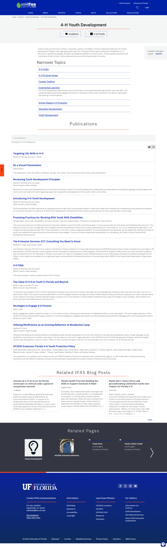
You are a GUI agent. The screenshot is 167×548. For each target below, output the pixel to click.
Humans (21, 17)
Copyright (71, 515)
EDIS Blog (71, 505)
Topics (78, 13)
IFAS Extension (124, 3)
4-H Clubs (44, 69)
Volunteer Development (50, 108)
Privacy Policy (102, 539)
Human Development (32, 17)
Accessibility (72, 512)
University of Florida (141, 3)
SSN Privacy (131, 539)
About (45, 13)
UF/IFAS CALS (102, 512)
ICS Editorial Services (134, 515)
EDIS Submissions (133, 511)
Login (147, 7)
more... (150, 420)
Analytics (117, 539)
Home (30, 13)
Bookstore (71, 509)
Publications (133, 13)
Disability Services (83, 539)
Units (93, 13)
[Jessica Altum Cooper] (134, 440)
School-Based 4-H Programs (53, 102)
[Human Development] (33, 447)
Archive (67, 539)
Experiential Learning (49, 87)
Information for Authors (132, 506)
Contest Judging (47, 81)
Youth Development (48, 115)
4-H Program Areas (48, 75)
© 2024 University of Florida (35, 539)
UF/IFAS (99, 509)
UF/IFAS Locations (104, 505)
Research (100, 515)
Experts (61, 13)
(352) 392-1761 (33, 517)
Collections (111, 13)
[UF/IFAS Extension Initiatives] (67, 446)
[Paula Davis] (100, 440)
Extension (100, 519)
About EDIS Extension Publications (134, 519)
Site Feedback (33, 515)
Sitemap (55, 539)
